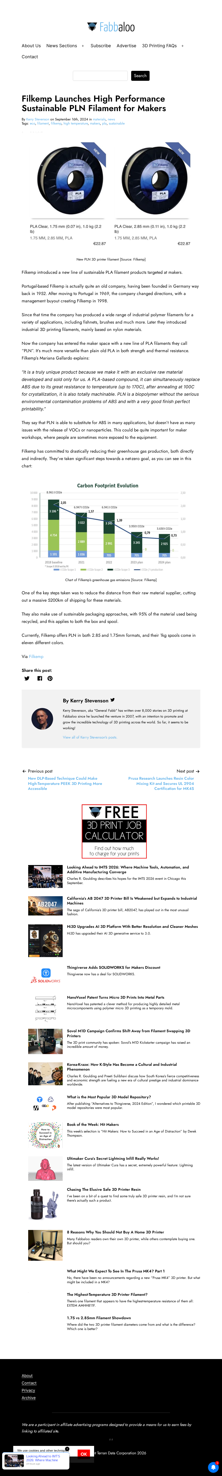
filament (43, 123)
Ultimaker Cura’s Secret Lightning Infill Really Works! (113, 1158)
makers (95, 123)
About (27, 1375)
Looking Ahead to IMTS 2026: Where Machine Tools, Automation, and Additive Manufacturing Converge (128, 869)
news (111, 119)
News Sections (61, 45)
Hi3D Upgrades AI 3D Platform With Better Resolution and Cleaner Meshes (132, 926)
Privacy (28, 1390)
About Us (31, 45)
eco (32, 123)
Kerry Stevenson (37, 119)
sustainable (117, 123)
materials (99, 119)
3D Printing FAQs (159, 45)
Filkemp (36, 656)
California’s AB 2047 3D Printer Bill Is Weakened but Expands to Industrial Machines (132, 901)
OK (84, 1454)
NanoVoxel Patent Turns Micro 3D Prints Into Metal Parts (115, 997)
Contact (30, 56)
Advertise (126, 45)
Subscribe (101, 45)
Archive (29, 1397)
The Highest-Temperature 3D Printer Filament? (107, 1294)
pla (104, 123)
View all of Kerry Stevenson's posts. (90, 737)
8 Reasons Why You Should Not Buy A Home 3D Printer (115, 1232)
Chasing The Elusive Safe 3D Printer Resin (104, 1189)
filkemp (56, 123)
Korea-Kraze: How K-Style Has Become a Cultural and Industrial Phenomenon (122, 1067)
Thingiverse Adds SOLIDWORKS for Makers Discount (113, 967)
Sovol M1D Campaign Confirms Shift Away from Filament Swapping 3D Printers (128, 1033)
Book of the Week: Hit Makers (93, 1124)
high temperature (76, 123)
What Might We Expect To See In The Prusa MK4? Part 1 (116, 1271)
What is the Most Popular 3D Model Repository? (109, 1097)
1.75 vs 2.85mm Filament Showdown (99, 1318)
